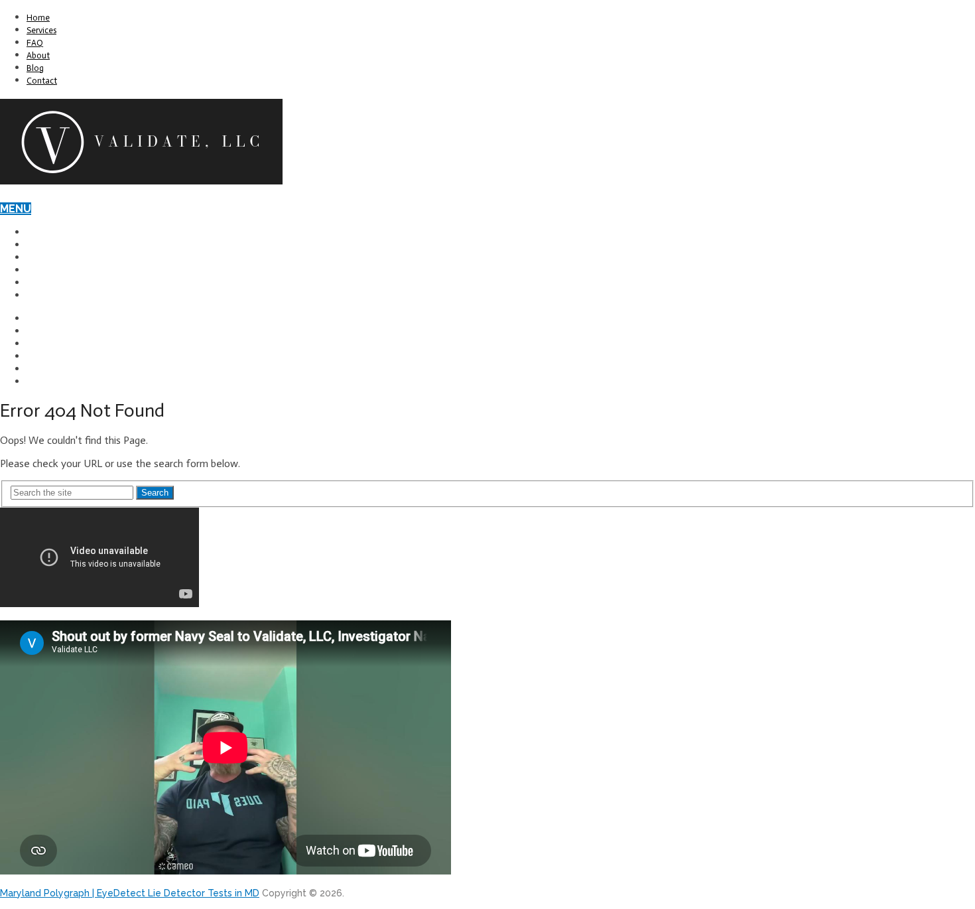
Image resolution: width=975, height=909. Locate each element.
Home (38, 18)
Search (154, 493)
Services (41, 30)
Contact (42, 81)
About (38, 55)
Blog (35, 68)
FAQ (35, 43)
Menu (15, 208)
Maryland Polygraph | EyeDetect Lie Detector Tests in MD (129, 893)
